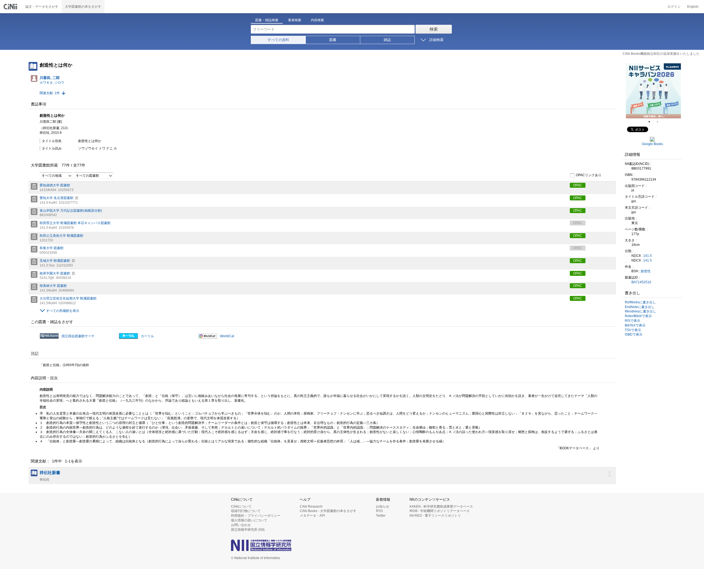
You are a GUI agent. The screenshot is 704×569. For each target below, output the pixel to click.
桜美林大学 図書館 (53, 286)
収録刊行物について (246, 511)
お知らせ (382, 506)
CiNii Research (311, 506)
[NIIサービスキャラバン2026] (653, 90)
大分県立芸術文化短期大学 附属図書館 (68, 298)
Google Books (652, 144)
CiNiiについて (241, 506)
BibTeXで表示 (635, 325)
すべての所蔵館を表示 (62, 311)
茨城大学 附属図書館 (55, 261)
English (692, 7)
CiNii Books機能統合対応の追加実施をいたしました (661, 54)
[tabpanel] (653, 90)
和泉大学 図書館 (52, 248)
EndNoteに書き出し (639, 307)
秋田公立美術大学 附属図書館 (61, 236)
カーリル (147, 336)
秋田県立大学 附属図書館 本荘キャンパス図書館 (75, 223)
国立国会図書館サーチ (78, 336)
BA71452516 (641, 282)
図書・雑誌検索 (266, 20)
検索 (434, 29)
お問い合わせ (241, 525)
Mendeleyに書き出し (640, 311)
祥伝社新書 (50, 472)
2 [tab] (659, 121)
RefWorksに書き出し (640, 302)
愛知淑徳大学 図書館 (55, 185)
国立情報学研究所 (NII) (248, 530)
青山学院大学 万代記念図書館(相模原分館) (71, 211)
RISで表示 (632, 321)
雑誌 (387, 40)
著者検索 (294, 20)
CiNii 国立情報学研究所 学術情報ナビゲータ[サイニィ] (11, 6)
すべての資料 (278, 40)
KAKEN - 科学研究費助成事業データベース (441, 506)
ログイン (674, 7)
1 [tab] (651, 121)
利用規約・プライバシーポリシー (255, 516)
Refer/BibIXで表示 (638, 316)
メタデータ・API (312, 516)
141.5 (647, 256)
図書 (332, 40)
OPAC (577, 185)
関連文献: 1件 (50, 93)
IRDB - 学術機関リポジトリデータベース (439, 511)
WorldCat (227, 336)
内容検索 (317, 20)
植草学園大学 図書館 (55, 273)
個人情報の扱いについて (249, 520)
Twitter (381, 516)
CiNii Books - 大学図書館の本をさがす (328, 511)
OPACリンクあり (588, 175)
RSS (379, 511)
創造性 (646, 271)
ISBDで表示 (633, 334)
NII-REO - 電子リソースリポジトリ (435, 516)
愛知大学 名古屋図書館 (56, 198)
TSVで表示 (633, 330)
